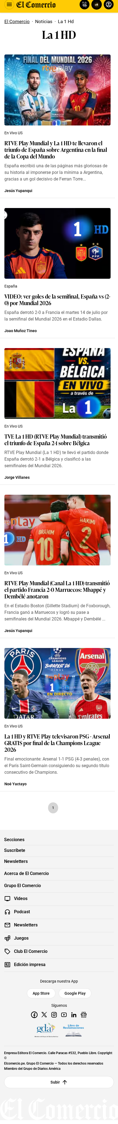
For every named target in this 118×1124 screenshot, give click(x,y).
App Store (41, 993)
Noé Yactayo (15, 784)
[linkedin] (74, 1014)
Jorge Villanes (17, 477)
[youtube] (64, 1014)
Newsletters (16, 861)
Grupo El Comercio (22, 885)
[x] (44, 1014)
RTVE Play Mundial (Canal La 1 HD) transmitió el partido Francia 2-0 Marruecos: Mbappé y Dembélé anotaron (57, 589)
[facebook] (34, 1014)
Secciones (14, 839)
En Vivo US (13, 133)
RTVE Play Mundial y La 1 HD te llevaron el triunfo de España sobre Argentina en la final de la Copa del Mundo (55, 149)
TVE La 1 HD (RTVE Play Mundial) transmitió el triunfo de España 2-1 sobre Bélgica (55, 439)
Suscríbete (14, 850)
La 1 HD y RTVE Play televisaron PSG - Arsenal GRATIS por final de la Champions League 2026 (57, 742)
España (10, 286)
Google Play (75, 993)
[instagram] (54, 1014)
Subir (55, 1082)
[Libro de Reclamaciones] (73, 1030)
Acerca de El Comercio (26, 873)
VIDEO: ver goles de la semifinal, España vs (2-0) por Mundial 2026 (57, 299)
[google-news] (83, 1014)
